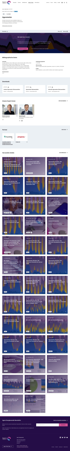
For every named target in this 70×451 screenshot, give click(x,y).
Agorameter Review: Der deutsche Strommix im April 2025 (11, 222)
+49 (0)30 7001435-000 (23, 445)
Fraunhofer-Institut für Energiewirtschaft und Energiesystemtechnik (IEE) (7, 143)
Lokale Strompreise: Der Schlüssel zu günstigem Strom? (12, 202)
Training (55, 2)
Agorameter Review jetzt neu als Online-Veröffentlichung (56, 340)
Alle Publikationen (62, 152)
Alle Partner (64, 129)
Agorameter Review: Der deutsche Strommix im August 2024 (56, 282)
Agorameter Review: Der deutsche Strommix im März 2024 (11, 341)
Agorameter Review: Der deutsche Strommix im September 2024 (32, 282)
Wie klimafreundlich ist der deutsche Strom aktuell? (11, 400)
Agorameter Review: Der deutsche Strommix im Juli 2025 (57, 182)
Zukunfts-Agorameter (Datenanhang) (54, 360)
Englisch (16, 11)
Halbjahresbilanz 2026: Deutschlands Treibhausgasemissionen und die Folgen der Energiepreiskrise (12, 164)
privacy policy (43, 43)
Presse (51, 2)
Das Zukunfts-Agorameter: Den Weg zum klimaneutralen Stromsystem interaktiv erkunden (34, 362)
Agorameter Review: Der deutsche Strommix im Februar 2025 (56, 242)
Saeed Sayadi (22, 116)
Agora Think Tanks (7, 446)
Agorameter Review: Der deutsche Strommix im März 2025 (33, 242)
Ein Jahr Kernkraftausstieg (33, 320)
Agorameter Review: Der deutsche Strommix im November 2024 (55, 262)
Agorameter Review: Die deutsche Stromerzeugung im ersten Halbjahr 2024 (34, 302)
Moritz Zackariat (6, 116)
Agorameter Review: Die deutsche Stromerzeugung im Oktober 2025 (12, 183)
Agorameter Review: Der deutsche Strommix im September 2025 (32, 183)
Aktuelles (14, 2)
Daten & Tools (30, 2)
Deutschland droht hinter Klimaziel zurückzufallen (10, 380)
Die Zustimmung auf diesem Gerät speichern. (40, 48)
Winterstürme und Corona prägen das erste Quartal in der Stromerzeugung (56, 381)
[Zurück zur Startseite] (6, 2)
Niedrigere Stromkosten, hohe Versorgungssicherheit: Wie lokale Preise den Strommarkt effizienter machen (12, 243)
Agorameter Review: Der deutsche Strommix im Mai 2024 (57, 301)
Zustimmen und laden (23, 48)
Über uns (47, 2)
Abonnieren (63, 424)
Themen (19, 2)
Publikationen (24, 2)
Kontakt (59, 2)
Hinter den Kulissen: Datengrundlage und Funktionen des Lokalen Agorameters (55, 203)
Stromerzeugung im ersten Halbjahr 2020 (33, 380)
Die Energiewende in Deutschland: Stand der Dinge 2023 (12, 361)
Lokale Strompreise (53, 221)
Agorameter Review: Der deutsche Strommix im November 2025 (55, 163)
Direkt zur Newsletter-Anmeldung (59, 420)
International (37, 2)
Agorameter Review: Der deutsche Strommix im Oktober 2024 (12, 282)
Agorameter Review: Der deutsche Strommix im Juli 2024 (12, 301)
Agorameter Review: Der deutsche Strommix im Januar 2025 (34, 262)
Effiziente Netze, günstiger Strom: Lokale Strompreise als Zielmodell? (34, 222)
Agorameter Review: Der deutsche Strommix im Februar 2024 (34, 341)
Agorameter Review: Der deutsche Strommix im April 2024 (11, 321)
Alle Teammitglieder (62, 100)
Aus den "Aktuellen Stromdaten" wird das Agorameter (35, 400)
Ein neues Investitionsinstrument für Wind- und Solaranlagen (11, 262)
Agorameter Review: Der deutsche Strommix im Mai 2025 (35, 202)
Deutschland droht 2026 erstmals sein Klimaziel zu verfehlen (33, 163)
